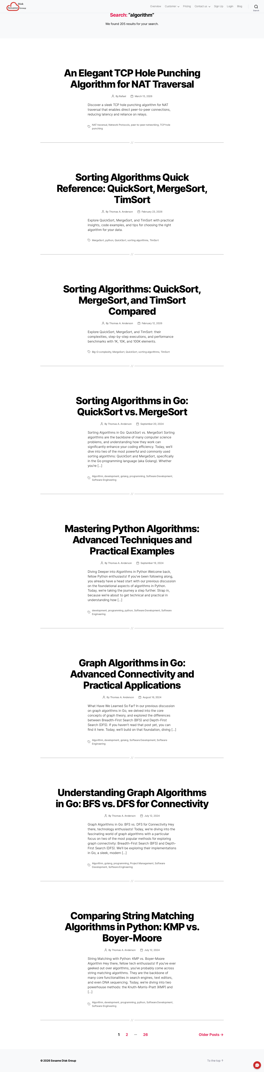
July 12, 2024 (152, 815)
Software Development (159, 476)
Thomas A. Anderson (121, 211)
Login (230, 6)
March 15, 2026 (143, 96)
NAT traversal (99, 124)
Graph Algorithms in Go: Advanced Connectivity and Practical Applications (132, 674)
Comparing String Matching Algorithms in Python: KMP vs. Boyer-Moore (132, 927)
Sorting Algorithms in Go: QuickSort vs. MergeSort (132, 406)
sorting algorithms (137, 240)
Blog (239, 6)
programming (137, 476)
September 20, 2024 (151, 423)
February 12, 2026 (152, 323)
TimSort (154, 240)
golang (124, 476)
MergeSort (98, 240)
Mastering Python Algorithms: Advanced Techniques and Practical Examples (132, 540)
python (109, 240)
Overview (155, 6)
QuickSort (120, 240)
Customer (170, 6)
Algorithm (97, 476)
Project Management (141, 863)
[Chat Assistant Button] (257, 1065)
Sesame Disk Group (63, 1060)
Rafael (122, 96)
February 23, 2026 (152, 211)
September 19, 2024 (152, 563)
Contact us (201, 6)
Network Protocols (119, 124)
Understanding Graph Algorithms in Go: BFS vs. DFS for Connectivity (132, 798)
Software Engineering (104, 479)
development (111, 476)
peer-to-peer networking (145, 124)
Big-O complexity (101, 351)
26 (145, 1034)
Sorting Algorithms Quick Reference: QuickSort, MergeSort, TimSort (132, 188)
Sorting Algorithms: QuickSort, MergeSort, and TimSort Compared (132, 300)
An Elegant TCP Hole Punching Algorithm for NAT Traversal (132, 78)
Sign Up (218, 6)
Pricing (187, 6)
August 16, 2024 (152, 697)
